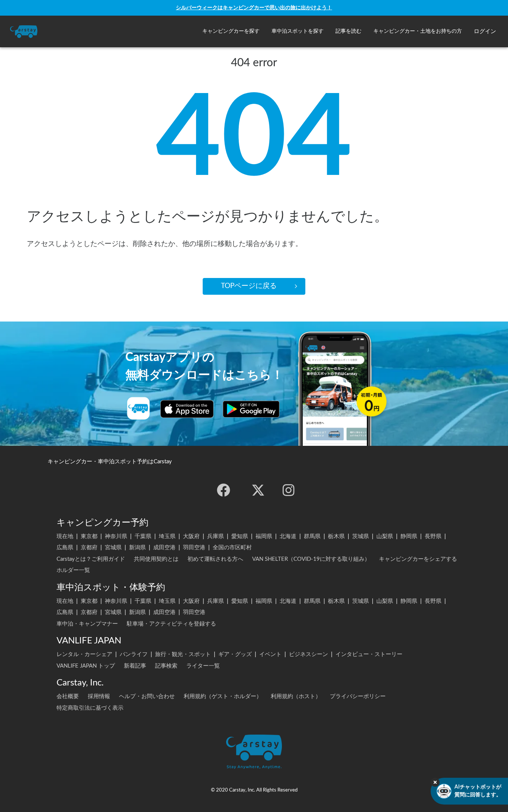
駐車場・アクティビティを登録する (171, 624)
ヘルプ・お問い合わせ (147, 696)
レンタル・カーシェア (84, 654)
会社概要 (68, 696)
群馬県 (312, 536)
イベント (270, 654)
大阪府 (191, 536)
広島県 (65, 547)
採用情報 (99, 696)
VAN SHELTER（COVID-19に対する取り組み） (311, 559)
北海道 (288, 536)
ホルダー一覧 (73, 570)
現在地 (65, 536)
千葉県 (143, 536)
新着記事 (135, 666)
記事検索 (166, 666)
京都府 (89, 547)
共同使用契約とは (156, 559)
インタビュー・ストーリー (368, 654)
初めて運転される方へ (215, 559)
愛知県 (239, 536)
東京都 (89, 536)
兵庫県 (215, 536)
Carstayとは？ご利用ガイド (91, 559)
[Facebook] (223, 490)
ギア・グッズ (235, 654)
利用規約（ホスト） (296, 696)
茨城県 (360, 536)
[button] (231, 31)
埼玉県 (167, 536)
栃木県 (336, 536)
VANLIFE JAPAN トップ (86, 666)
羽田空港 (194, 547)
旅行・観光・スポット (183, 654)
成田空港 (164, 547)
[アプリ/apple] (187, 409)
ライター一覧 (203, 666)
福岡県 (263, 536)
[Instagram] (289, 490)
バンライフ (134, 654)
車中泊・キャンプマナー (87, 624)
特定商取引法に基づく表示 (90, 708)
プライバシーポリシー (358, 696)
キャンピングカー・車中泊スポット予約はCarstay (110, 461)
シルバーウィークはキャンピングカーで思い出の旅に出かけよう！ (254, 7)
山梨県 (384, 536)
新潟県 (137, 547)
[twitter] (258, 490)
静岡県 (409, 536)
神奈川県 (116, 536)
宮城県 (113, 547)
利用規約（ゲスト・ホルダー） (223, 696)
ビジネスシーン (308, 654)
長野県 (433, 536)
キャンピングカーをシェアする (418, 559)
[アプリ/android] (251, 409)
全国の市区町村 (232, 547)
